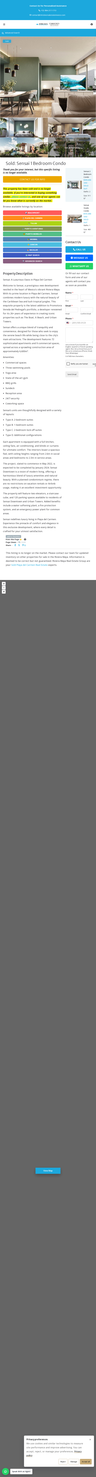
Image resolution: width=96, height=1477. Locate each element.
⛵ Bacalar (32, 250)
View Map (48, 1170)
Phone (69, 318)
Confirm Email (85, 314)
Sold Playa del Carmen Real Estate (29, 564)
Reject (63, 1461)
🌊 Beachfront (32, 213)
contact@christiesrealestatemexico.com (48, 15)
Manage (73, 1461)
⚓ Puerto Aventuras (32, 228)
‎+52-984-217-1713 (48, 10)
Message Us (81, 257)
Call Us (80, 249)
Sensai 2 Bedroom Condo (87, 174)
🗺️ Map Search (32, 255)
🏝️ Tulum (32, 223)
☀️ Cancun (32, 244)
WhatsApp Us (80, 266)
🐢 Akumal (32, 239)
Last (82, 301)
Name (69, 292)
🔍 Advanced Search (32, 261)
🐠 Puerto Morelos (32, 234)
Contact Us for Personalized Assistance (48, 5)
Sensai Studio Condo (86, 208)
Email (69, 305)
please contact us (21, 196)
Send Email (72, 374)
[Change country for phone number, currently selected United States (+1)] (68, 322)
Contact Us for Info (32, 179)
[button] (17, 1471)
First (67, 301)
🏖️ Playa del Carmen (32, 218)
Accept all (86, 1461)
